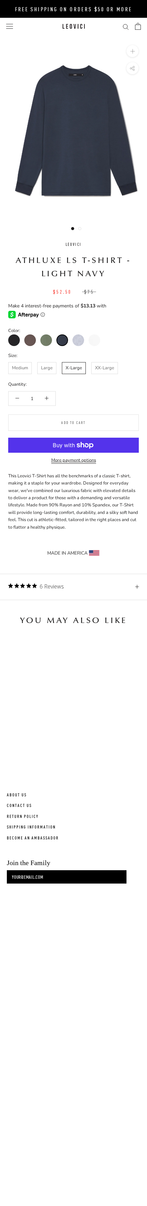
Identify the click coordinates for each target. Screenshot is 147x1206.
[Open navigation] (9, 26)
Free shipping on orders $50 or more (73, 9)
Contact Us (19, 805)
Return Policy (23, 816)
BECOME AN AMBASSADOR (33, 837)
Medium (20, 368)
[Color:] (14, 340)
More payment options (73, 460)
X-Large (74, 368)
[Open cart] (138, 26)
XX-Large (104, 368)
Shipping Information (31, 826)
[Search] (126, 26)
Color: (14, 331)
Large (47, 368)
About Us (17, 794)
